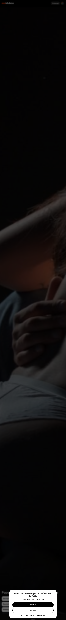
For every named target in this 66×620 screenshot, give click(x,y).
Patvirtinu (33, 605)
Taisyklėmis (30, 615)
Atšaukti (33, 610)
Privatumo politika (40, 615)
